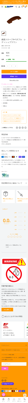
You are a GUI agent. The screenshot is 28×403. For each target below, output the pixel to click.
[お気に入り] (22, 7)
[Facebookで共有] (17, 128)
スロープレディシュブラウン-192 (12, 115)
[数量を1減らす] (7, 66)
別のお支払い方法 (14, 80)
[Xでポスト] (23, 128)
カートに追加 (14, 71)
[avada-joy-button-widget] (3, 394)
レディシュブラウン (9, 118)
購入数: (3, 66)
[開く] (16, 7)
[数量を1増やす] (15, 66)
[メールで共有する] (25, 128)
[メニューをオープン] (2, 6)
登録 (5, 368)
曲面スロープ (19, 118)
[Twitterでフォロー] (5, 380)
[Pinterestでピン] (20, 128)
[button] (20, 213)
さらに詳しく (7, 309)
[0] (25, 7)
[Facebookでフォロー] (2, 380)
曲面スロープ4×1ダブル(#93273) (12, 121)
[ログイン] (19, 7)
